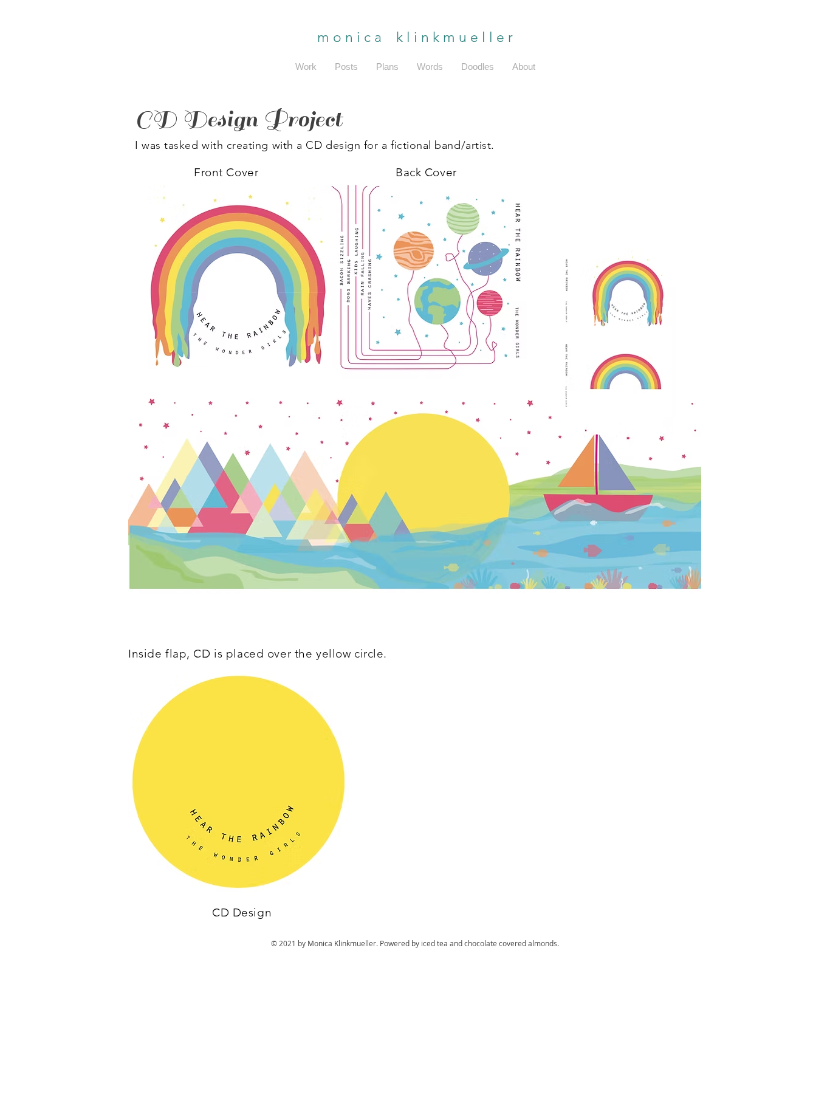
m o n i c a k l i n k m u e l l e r (415, 37)
